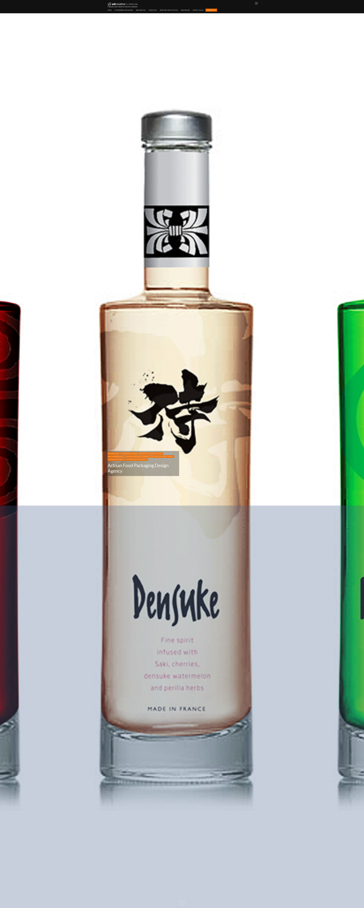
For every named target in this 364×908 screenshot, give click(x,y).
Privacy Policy (198, 10)
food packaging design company (162, 456)
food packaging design (129, 453)
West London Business (116, 456)
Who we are (185, 10)
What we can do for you (169, 10)
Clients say (153, 10)
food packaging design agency (136, 459)
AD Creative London (156, 453)
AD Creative (143, 453)
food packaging (114, 453)
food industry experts (116, 459)
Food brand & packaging (124, 10)
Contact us (211, 10)
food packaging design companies (137, 456)
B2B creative (140, 10)
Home (110, 10)
